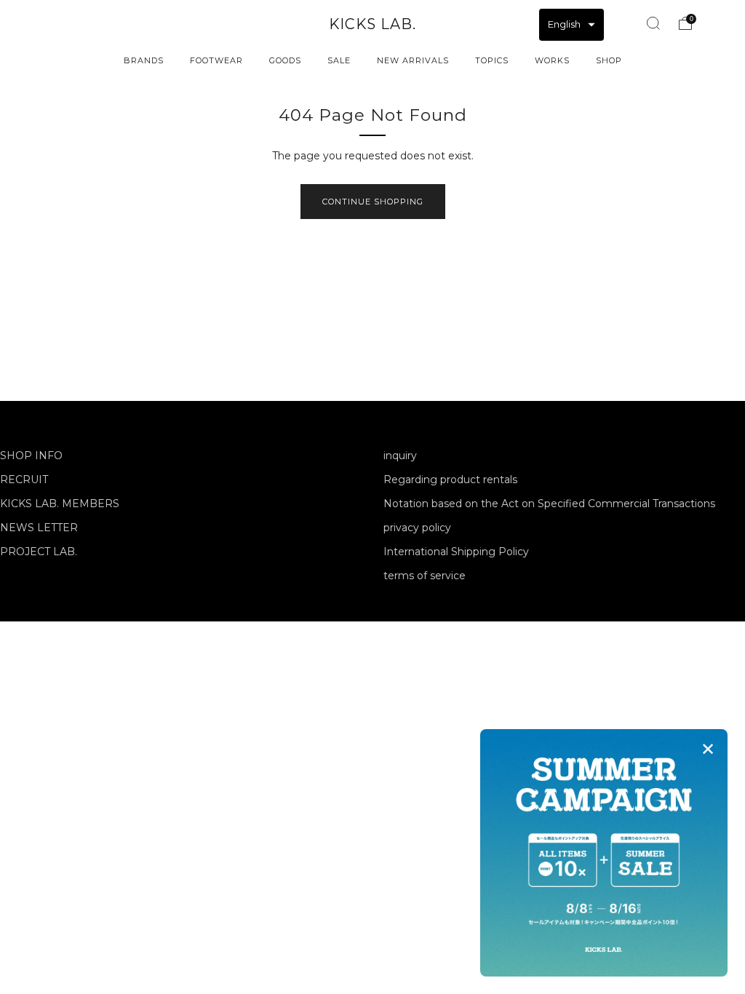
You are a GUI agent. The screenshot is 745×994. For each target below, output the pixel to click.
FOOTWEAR (216, 60)
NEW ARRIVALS (413, 60)
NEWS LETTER (39, 527)
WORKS (552, 60)
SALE (339, 60)
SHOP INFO (31, 455)
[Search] (653, 23)
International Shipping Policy (456, 551)
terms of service (424, 575)
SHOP (609, 60)
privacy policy (417, 527)
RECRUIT (24, 479)
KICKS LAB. (372, 24)
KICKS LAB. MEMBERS (59, 503)
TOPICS (492, 60)
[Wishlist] (620, 21)
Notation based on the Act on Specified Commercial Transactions (549, 503)
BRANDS (144, 60)
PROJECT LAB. (38, 551)
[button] (571, 25)
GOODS (285, 60)
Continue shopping (372, 201)
